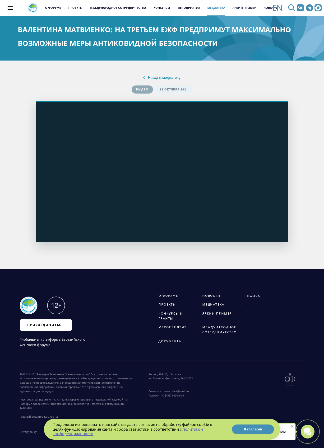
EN (277, 8)
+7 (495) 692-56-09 (172, 395)
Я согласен (253, 429)
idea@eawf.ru (180, 391)
